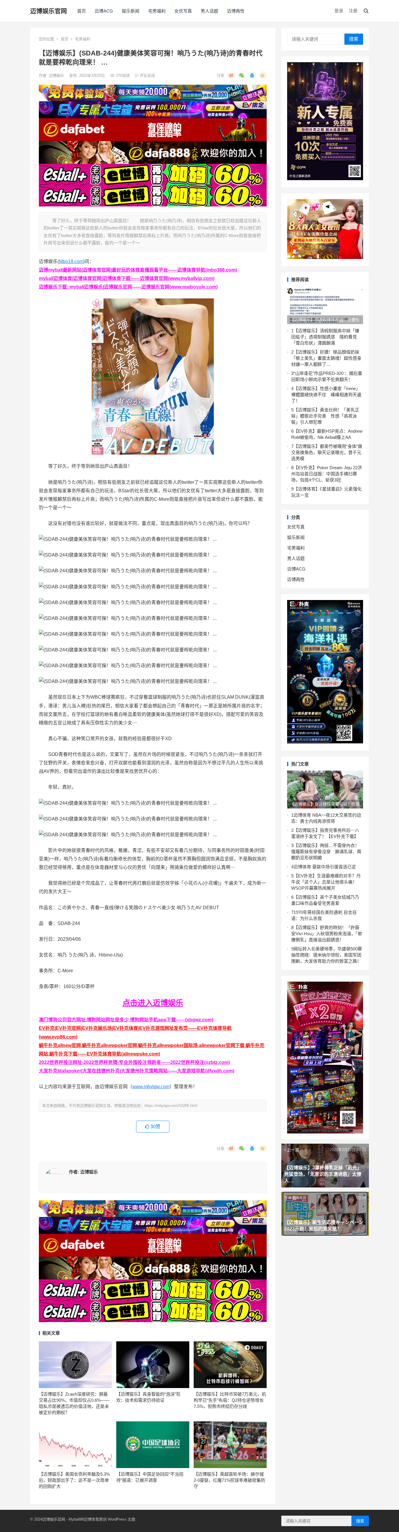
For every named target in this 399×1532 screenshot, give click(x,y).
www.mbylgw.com (150, 1086)
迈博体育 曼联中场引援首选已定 (325, 866)
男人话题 (209, 10)
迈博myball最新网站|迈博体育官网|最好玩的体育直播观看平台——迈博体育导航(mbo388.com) (138, 269)
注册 (353, 10)
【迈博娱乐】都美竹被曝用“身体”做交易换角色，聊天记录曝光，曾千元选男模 (326, 452)
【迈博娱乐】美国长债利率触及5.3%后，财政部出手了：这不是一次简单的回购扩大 (74, 1480)
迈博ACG (104, 10)
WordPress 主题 (121, 1519)
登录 (338, 10)
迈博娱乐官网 (48, 11)
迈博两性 (235, 10)
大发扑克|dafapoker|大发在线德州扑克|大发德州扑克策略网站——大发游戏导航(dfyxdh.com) (136, 1070)
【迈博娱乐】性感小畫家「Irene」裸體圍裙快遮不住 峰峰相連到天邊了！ (326, 394)
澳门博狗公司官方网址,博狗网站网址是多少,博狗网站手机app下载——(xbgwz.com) (126, 1019)
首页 (81, 10)
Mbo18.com (71, 261)
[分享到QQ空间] (263, 75)
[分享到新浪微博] (231, 75)
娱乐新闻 (130, 10)
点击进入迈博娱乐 (152, 1003)
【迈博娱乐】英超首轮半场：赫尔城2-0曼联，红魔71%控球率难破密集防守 (229, 1480)
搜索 (353, 38)
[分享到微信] (241, 75)
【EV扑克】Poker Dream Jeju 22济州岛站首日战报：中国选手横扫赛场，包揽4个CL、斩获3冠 (326, 473)
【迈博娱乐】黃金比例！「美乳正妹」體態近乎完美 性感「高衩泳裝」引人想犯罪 (325, 416)
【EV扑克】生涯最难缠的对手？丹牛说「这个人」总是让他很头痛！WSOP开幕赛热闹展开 (326, 882)
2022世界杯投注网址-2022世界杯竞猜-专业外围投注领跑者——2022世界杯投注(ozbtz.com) (134, 1062)
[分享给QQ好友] (252, 75)
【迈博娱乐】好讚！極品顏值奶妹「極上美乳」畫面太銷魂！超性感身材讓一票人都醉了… (326, 358)
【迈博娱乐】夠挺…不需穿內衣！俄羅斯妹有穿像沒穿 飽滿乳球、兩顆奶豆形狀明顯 (326, 851)
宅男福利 (157, 10)
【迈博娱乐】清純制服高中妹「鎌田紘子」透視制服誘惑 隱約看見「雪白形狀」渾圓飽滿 (325, 336)
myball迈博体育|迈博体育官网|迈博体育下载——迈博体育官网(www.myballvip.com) (126, 278)
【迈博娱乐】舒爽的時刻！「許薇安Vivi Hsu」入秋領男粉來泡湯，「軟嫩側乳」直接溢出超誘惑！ (326, 933)
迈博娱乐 (57, 75)
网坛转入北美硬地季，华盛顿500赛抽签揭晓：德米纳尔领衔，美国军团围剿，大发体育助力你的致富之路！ (326, 955)
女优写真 (183, 10)
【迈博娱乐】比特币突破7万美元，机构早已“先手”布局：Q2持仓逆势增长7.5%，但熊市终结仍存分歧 (230, 1400)
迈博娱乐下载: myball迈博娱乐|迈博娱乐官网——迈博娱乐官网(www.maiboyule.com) (128, 286)
